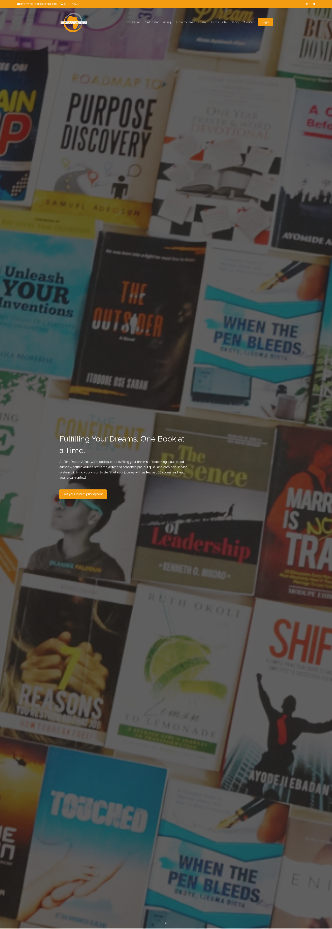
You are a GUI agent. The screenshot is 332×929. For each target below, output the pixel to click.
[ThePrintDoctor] (73, 22)
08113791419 (71, 3)
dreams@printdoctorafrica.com (38, 3)
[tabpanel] (166, 464)
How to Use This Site (191, 22)
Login (265, 22)
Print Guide (219, 22)
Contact (250, 22)
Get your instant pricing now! (83, 494)
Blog (235, 22)
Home (135, 22)
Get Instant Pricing (158, 22)
